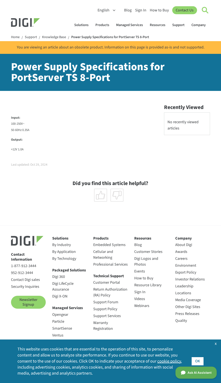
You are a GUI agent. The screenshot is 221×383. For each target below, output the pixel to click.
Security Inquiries (25, 286)
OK (197, 361)
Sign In (140, 10)
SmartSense (62, 328)
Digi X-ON (60, 296)
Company (198, 25)
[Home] (36, 23)
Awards (181, 251)
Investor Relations (190, 279)
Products (102, 25)
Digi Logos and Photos (146, 261)
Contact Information (21, 257)
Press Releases (187, 313)
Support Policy (105, 309)
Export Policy (185, 272)
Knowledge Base (54, 37)
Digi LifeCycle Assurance (63, 286)
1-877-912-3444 (23, 266)
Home (15, 37)
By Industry (61, 245)
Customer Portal (106, 282)
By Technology (64, 258)
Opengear (60, 314)
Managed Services (129, 25)
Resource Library (147, 285)
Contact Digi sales (25, 279)
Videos (139, 299)
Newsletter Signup (28, 302)
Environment (185, 265)
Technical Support (108, 276)
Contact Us (185, 10)
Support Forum (105, 302)
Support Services (107, 316)
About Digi (183, 245)
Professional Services (110, 264)
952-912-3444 (22, 273)
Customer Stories (148, 251)
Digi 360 (58, 276)
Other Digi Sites (187, 307)
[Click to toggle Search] (205, 10)
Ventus (57, 335)
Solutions (81, 25)
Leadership (184, 286)
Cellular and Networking (103, 254)
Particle (58, 321)
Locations (183, 293)
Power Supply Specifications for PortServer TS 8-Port (110, 37)
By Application (64, 251)
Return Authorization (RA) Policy (110, 292)
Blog (128, 10)
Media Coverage (188, 300)
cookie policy (169, 361)
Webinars (141, 305)
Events (139, 271)
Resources (157, 25)
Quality (181, 320)
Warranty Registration (103, 325)
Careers (181, 258)
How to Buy (159, 10)
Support (178, 25)
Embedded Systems (109, 245)
